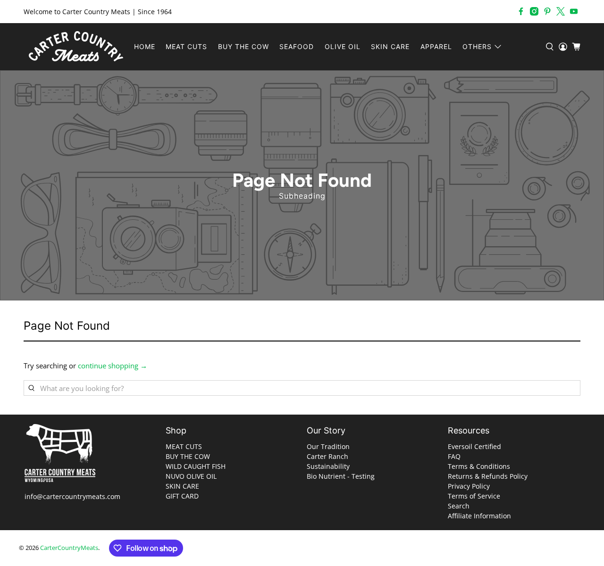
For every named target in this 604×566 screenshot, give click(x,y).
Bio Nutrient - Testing (341, 476)
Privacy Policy (469, 486)
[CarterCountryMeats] (76, 46)
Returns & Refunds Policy (488, 476)
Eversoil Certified (474, 446)
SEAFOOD (296, 46)
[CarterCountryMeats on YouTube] (574, 11)
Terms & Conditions (479, 466)
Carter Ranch (327, 456)
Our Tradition (328, 446)
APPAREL (436, 46)
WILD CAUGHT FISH (196, 466)
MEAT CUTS (186, 46)
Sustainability (328, 466)
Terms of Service (474, 495)
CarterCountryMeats (69, 548)
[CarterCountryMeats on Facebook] (521, 11)
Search (459, 505)
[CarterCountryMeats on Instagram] (534, 11)
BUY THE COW (243, 46)
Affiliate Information (479, 515)
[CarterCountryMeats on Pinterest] (547, 11)
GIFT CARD (182, 495)
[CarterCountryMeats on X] (560, 11)
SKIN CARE (390, 46)
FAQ (454, 456)
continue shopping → (112, 365)
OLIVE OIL (343, 46)
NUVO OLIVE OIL (191, 476)
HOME (144, 46)
